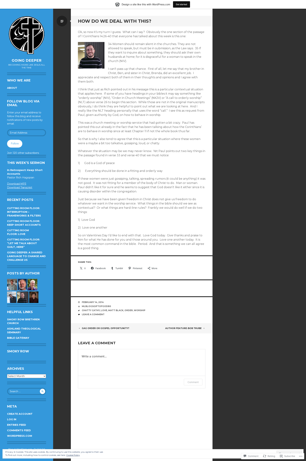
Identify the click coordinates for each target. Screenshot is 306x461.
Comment (193, 382)
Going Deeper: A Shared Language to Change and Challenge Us (26, 256)
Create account (20, 413)
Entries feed (16, 424)
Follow (15, 143)
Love (104, 310)
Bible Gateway (18, 337)
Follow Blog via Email (23, 103)
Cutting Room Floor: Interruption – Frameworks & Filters (24, 212)
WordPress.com (19, 435)
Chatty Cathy (91, 310)
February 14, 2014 (93, 302)
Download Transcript (19, 187)
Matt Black (115, 310)
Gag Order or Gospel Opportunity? (105, 328)
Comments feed (19, 430)
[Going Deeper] (26, 35)
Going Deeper (26, 60)
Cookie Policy (73, 455)
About (12, 87)
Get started (181, 4)
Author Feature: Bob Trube (183, 328)
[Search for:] (26, 391)
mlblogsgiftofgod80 (96, 306)
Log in (11, 419)
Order (128, 310)
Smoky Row (18, 351)
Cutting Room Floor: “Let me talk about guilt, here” (23, 243)
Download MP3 (16, 183)
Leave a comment (93, 314)
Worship (139, 310)
